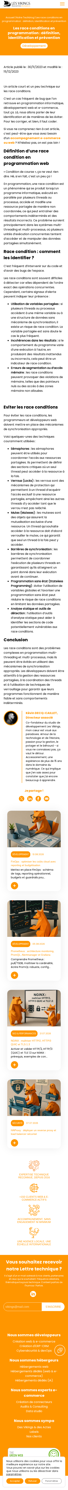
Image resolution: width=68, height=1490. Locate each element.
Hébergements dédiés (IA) (34, 1380)
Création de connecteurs (34, 1402)
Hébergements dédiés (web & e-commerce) (34, 1373)
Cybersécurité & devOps (34, 1351)
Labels (34, 1432)
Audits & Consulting (34, 1406)
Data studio (34, 1411)
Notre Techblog (25, 17)
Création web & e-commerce (34, 1341)
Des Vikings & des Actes (34, 1427)
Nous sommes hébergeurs (34, 1360)
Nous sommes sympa (34, 1420)
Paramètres (51, 1481)
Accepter (15, 1481)
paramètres (13, 1474)
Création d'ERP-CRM (34, 1346)
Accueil (10, 17)
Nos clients (34, 1436)
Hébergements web (34, 1367)
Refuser (32, 1481)
